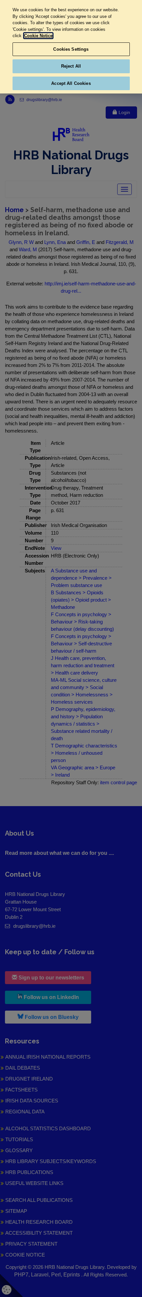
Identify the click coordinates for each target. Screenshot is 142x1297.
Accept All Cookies (70, 83)
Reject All (71, 66)
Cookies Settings (71, 49)
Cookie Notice (38, 35)
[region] (71, 46)
